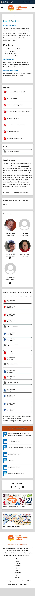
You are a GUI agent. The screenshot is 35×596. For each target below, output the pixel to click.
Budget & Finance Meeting (14, 467)
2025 (11, 296)
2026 (6, 296)
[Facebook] (11, 487)
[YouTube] (23, 487)
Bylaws (17, 575)
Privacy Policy (26, 581)
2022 (26, 296)
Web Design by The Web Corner (17, 584)
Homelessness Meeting (13, 441)
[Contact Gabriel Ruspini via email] (10, 258)
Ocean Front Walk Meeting (14, 454)
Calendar (17, 566)
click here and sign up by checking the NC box (17, 421)
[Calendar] (33, 8)
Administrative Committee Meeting (16, 473)
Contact (17, 577)
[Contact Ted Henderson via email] (10, 283)
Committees (17, 563)
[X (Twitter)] (19, 487)
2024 (16, 296)
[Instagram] (15, 487)
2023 (21, 296)
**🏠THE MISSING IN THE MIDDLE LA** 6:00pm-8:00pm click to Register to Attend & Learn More (19, 434)
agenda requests (24, 166)
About (17, 561)
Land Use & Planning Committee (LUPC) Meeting (19, 447)
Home (17, 559)
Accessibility (17, 581)
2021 (31, 296)
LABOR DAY (10, 460)
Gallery (17, 570)
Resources (17, 572)
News (17, 568)
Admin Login (8, 581)
